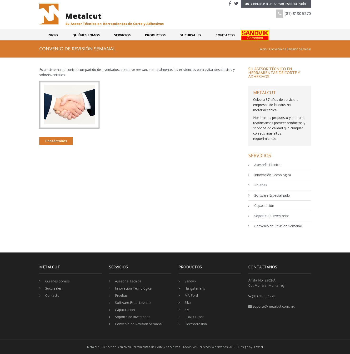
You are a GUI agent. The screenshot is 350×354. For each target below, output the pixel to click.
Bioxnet (258, 347)
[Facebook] (230, 3)
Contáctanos (56, 141)
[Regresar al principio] (336, 334)
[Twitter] (236, 3)
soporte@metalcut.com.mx (274, 306)
